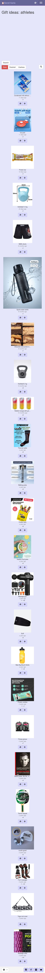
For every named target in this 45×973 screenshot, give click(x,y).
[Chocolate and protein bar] (22, 334)
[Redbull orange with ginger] (22, 403)
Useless (21, 67)
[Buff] (22, 620)
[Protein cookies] (22, 689)
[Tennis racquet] (22, 800)
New (5, 67)
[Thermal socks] (22, 435)
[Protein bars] (22, 509)
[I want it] (24, 104)
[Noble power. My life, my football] (22, 763)
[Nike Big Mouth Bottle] (22, 655)
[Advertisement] (22, 38)
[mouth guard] (22, 837)
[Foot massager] (22, 871)
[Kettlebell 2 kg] (22, 371)
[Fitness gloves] (22, 726)
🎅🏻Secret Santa (8, 2)
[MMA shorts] (22, 231)
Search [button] (6, 62)
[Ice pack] (22, 120)
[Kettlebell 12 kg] (22, 194)
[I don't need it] (20, 104)
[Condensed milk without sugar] (22, 82)
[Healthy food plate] (22, 546)
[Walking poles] (22, 472)
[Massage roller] (22, 940)
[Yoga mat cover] (22, 904)
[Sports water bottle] (22, 282)
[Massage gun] (23, 583)
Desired (12, 67)
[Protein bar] (22, 157)
